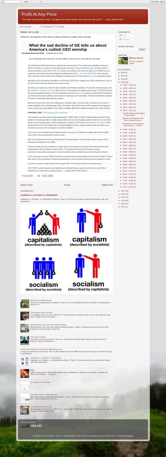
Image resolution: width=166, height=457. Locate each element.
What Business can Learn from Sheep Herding (48, 325)
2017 (123, 191)
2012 (123, 207)
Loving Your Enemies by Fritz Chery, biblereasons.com (41, 349)
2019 (123, 79)
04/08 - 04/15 (128, 155)
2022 (123, 76)
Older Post (107, 185)
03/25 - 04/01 (128, 161)
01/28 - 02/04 (128, 177)
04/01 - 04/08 (128, 158)
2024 (123, 73)
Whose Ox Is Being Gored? (40, 300)
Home (67, 185)
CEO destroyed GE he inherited (55, 113)
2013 (123, 204)
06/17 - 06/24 (128, 139)
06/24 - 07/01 (128, 136)
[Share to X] (47, 176)
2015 (123, 197)
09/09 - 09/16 (128, 101)
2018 (123, 82)
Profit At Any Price (39, 14)
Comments (125, 39)
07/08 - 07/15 (128, 129)
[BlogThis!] (45, 176)
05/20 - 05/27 (128, 149)
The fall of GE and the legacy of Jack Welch (133, 114)
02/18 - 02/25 (128, 171)
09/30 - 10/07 (128, 94)
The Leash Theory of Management (43, 394)
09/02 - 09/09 (128, 104)
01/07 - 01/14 (128, 187)
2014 (123, 200)
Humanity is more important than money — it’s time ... (133, 124)
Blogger (130, 436)
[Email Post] (38, 176)
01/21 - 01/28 (128, 180)
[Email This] (43, 176)
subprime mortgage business (42, 90)
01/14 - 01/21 (128, 184)
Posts (123, 35)
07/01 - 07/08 (128, 133)
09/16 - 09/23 (128, 98)
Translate (60, 27)
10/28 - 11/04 (128, 91)
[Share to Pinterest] (52, 176)
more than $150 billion (88, 73)
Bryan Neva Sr (137, 58)
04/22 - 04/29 (128, 152)
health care (56, 71)
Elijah (32, 370)
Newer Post (26, 185)
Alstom (77, 93)
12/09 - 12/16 (128, 88)
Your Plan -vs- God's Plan (40, 382)
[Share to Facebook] (49, 176)
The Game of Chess (38, 337)
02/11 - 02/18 (128, 174)
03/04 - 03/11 (128, 168)
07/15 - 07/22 (128, 110)
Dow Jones (92, 76)
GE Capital (101, 122)
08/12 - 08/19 (128, 107)
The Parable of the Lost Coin (41, 312)
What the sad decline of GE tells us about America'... (132, 119)
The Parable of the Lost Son (41, 407)
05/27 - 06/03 (128, 145)
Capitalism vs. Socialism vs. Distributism (39, 195)
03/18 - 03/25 (128, 164)
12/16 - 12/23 (128, 85)
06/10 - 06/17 (128, 142)
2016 (123, 194)
